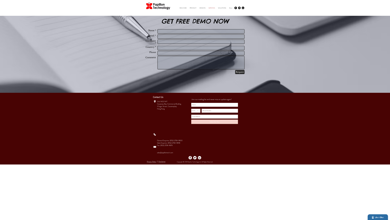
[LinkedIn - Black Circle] (243, 8)
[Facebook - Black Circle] (235, 8)
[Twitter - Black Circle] (239, 8)
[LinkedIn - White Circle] (199, 157)
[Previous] (11, 54)
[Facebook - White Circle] (190, 157)
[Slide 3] (195, 88)
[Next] (379, 54)
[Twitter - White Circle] (195, 157)
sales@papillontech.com (165, 152)
